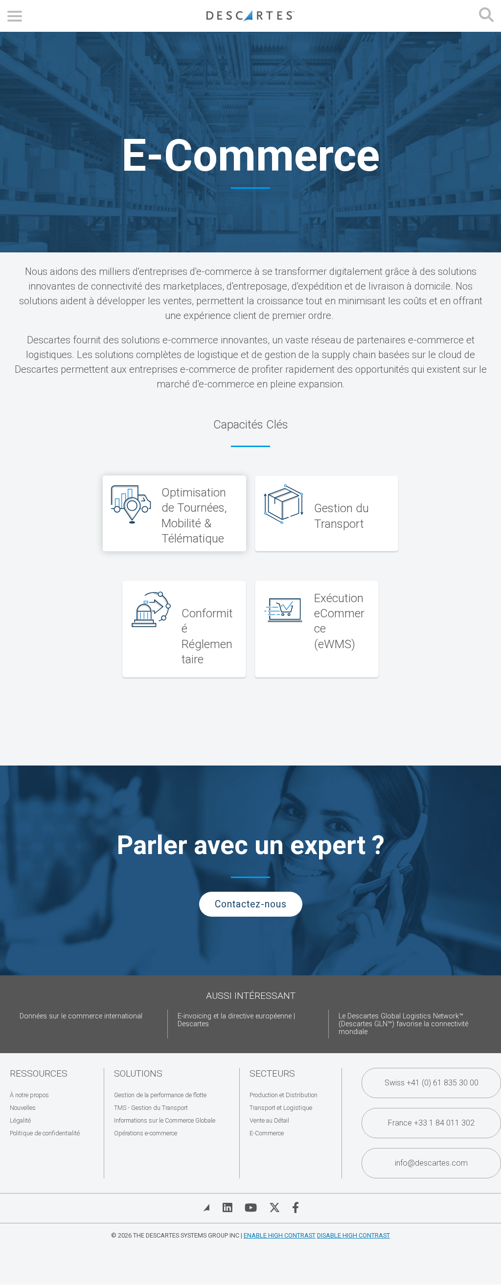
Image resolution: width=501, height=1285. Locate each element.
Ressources (39, 1073)
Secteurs (272, 1073)
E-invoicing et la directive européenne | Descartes (236, 1020)
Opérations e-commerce (145, 1133)
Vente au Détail (269, 1120)
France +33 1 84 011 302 (431, 1122)
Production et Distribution (284, 1095)
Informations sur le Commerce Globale (164, 1120)
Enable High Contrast (280, 1235)
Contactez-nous (251, 904)
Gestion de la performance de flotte (160, 1095)
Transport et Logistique (281, 1107)
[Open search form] (486, 15)
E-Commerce (267, 1133)
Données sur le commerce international (81, 1016)
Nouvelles (23, 1107)
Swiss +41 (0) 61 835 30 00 (431, 1082)
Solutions (138, 1073)
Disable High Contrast (353, 1235)
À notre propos (29, 1095)
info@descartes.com (431, 1163)
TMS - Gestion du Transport (151, 1107)
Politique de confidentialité (45, 1133)
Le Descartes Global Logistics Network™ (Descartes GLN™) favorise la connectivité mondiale (403, 1024)
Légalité (20, 1120)
